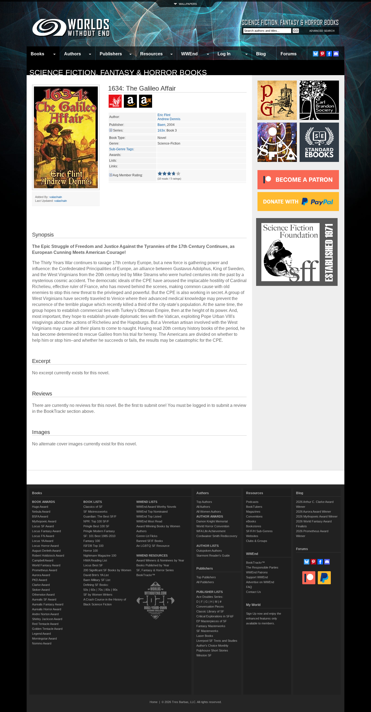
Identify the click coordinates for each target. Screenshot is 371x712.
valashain (55, 197)
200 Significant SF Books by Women (107, 570)
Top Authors (204, 501)
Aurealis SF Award (44, 599)
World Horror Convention (212, 526)
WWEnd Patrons (257, 572)
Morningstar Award (44, 638)
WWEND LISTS (146, 501)
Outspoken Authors (209, 550)
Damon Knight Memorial (212, 521)
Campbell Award (42, 560)
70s (100, 589)
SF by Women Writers (97, 594)
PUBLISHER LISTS (209, 591)
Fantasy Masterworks (210, 626)
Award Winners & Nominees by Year (160, 560)
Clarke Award (41, 584)
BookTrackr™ (145, 575)
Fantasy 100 (91, 540)
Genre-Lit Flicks (147, 536)
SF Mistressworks (95, 511)
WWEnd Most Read (149, 521)
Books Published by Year (152, 565)
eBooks (251, 521)
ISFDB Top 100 (93, 545)
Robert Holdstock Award (48, 555)
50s (85, 589)
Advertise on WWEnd (260, 582)
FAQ (249, 587)
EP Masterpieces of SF (211, 621)
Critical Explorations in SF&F (215, 616)
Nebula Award (41, 511)
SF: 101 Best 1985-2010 (99, 536)
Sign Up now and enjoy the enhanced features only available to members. (263, 618)
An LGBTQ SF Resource (152, 545)
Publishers (111, 54)
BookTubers (254, 506)
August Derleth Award (46, 550)
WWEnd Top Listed (148, 516)
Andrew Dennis (169, 119)
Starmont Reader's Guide (213, 555)
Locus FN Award (43, 536)
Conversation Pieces (210, 606)
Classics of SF (93, 506)
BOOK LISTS (92, 501)
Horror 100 (90, 550)
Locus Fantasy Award (46, 531)
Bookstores (253, 526)
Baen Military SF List (96, 580)
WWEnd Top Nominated (152, 511)
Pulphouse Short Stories (212, 650)
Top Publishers (206, 577)
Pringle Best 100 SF (96, 526)
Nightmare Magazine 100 (99, 555)
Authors (72, 54)
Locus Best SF (93, 565)
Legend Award (41, 633)
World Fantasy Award (46, 565)
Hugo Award (40, 506)
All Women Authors (208, 511)
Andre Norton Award (45, 614)
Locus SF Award (43, 526)
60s (93, 589)
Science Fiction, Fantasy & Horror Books (118, 72)
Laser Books (204, 635)
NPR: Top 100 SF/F (96, 521)
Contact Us (253, 591)
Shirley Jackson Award (47, 619)
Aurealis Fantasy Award (47, 604)
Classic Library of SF (210, 611)
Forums (289, 54)
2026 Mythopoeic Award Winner (317, 516)
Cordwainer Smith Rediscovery (216, 536)
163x (161, 130)
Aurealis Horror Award (46, 609)
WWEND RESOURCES (152, 555)
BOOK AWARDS (43, 501)
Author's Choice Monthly (212, 645)
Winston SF (204, 655)
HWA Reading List (95, 560)
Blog (261, 54)
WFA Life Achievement (210, 531)
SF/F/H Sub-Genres (259, 531)
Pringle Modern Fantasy (99, 531)
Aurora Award (41, 575)
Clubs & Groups (256, 540)
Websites (252, 536)
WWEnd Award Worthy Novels (156, 506)
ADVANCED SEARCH (322, 31)
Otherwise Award (43, 594)
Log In (224, 54)
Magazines (253, 511)
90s (115, 589)
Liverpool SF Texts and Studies (216, 640)
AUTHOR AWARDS (209, 516)
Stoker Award (41, 589)
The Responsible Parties (262, 567)
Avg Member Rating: (128, 175)
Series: (118, 130)
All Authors (203, 506)
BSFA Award (40, 516)
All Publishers (205, 582)
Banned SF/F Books (149, 540)
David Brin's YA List (96, 575)
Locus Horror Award (45, 545)
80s (107, 589)
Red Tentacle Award (45, 623)
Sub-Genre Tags (121, 149)
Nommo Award (41, 643)
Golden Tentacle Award (47, 628)
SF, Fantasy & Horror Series (155, 570)
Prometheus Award (44, 570)
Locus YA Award (42, 540)
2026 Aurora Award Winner (313, 511)
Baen (161, 125)
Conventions (254, 516)
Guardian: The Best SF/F (100, 516)
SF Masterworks (207, 631)
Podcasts (252, 501)
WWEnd (189, 54)
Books (37, 54)
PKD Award (39, 580)
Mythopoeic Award (44, 521)
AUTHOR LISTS (207, 545)
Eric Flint (164, 115)
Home (154, 702)
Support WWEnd (257, 577)
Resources (151, 54)
